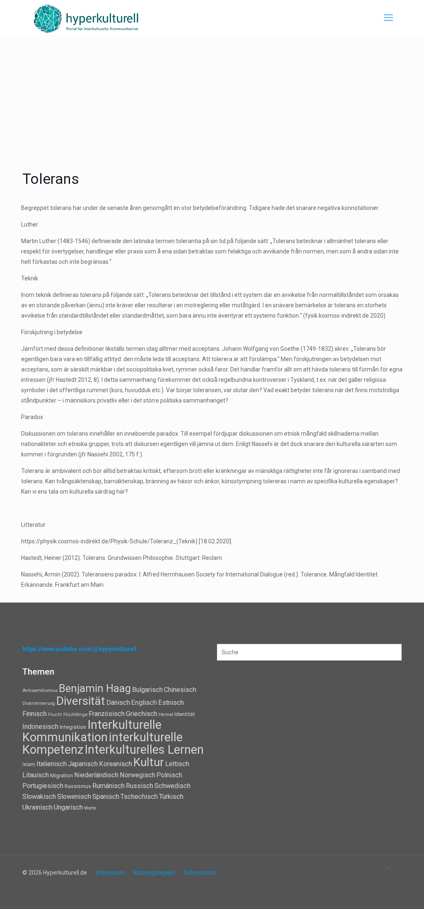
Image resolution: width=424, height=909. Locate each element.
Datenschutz (200, 872)
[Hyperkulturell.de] (86, 17)
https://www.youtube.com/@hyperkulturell (79, 649)
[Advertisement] (212, 97)
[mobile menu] (388, 18)
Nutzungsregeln (154, 872)
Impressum (110, 872)
